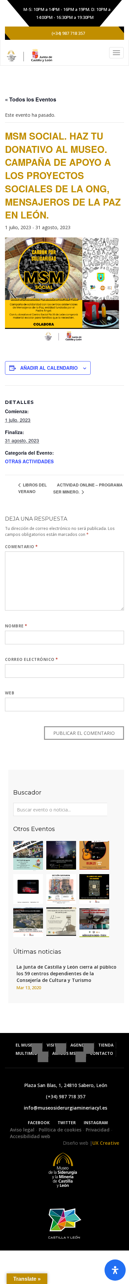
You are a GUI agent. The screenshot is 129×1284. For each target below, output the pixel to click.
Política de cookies (61, 1129)
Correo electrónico (31, 659)
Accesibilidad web (30, 1136)
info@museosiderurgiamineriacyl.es (65, 1108)
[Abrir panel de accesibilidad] (115, 1270)
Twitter (67, 1122)
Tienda (105, 1045)
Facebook (39, 1122)
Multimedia (29, 1053)
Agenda (79, 1045)
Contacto (101, 1053)
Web (9, 693)
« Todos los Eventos (30, 99)
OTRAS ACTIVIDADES (29, 461)
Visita (54, 1045)
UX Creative (105, 1143)
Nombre (16, 626)
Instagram (96, 1122)
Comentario (21, 546)
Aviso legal (23, 1129)
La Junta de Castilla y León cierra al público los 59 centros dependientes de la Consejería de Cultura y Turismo (66, 973)
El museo (26, 1045)
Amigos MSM (66, 1053)
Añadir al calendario (49, 367)
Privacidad (98, 1129)
